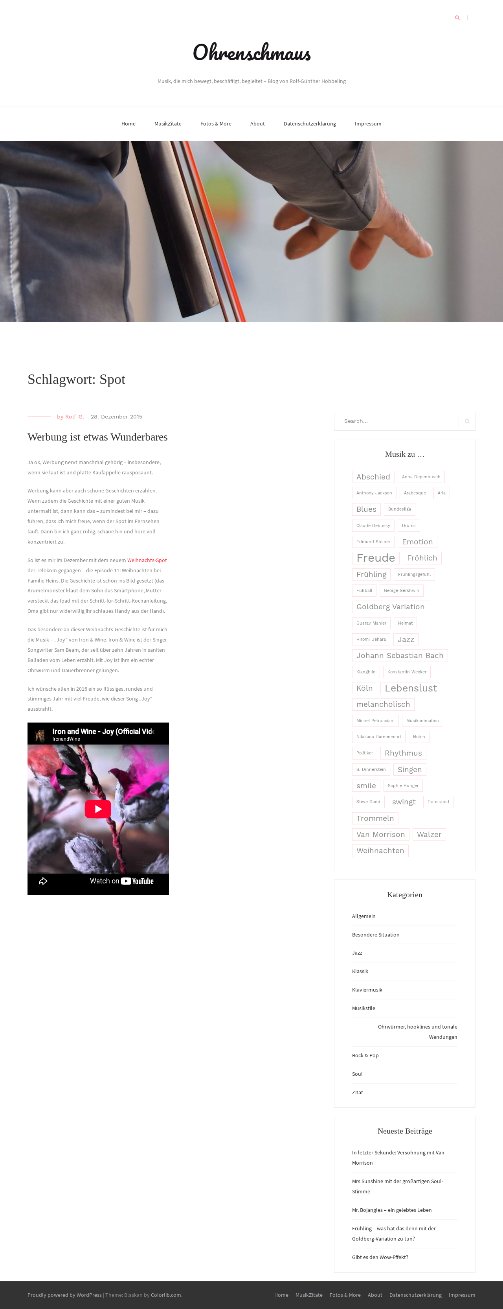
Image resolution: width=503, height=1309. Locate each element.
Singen (410, 769)
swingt (404, 801)
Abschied (373, 476)
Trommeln (375, 818)
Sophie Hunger (403, 785)
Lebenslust (411, 688)
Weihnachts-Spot (147, 560)
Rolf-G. (74, 416)
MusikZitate (168, 123)
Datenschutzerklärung (310, 123)
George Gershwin (401, 590)
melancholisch (383, 704)
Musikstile (363, 1008)
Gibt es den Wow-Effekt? (380, 1257)
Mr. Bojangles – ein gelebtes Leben (392, 1209)
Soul (357, 1073)
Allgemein (364, 916)
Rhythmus (403, 753)
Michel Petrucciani (375, 720)
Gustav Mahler (371, 623)
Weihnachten (380, 850)
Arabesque (415, 493)
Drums (409, 525)
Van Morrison (380, 834)
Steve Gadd (368, 801)
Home (128, 123)
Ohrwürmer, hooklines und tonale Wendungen (417, 1031)
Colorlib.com (166, 1294)
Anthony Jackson (374, 493)
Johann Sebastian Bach (400, 655)
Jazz (406, 639)
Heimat (405, 623)
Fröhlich (422, 557)
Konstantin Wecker (406, 672)
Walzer (429, 834)
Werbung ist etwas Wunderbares (98, 437)
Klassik (360, 971)
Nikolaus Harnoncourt (378, 736)
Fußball (364, 590)
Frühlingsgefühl (414, 574)
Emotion (417, 541)
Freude (375, 558)
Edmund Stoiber (373, 541)
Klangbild (366, 672)
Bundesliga (399, 509)
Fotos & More (215, 123)
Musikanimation (422, 720)
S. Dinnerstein (371, 769)
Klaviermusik (367, 989)
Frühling (371, 574)
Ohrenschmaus (251, 52)
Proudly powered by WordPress (65, 1294)
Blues (366, 509)
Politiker (364, 753)
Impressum (368, 123)
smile (366, 785)
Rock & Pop (365, 1055)
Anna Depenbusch (421, 476)
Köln (364, 688)
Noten (419, 736)
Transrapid (438, 801)
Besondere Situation (376, 934)
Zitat (357, 1092)
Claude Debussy (373, 525)
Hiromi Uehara (371, 639)
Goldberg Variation (390, 606)
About (257, 123)
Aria (442, 493)
